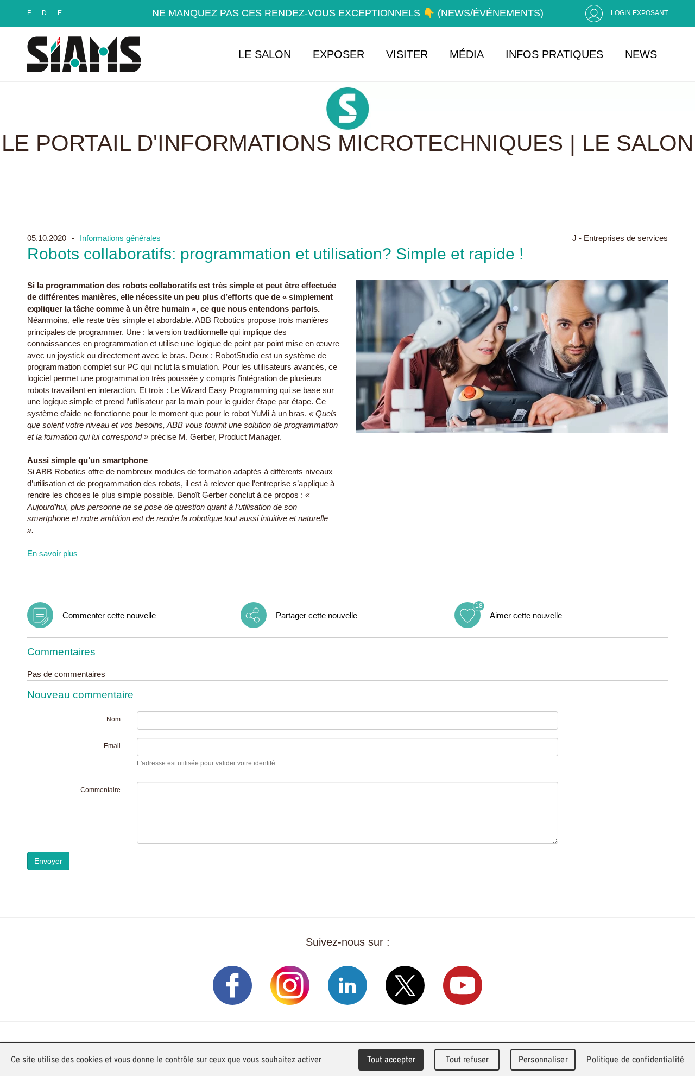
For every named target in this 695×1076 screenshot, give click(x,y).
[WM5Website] (84, 54)
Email (112, 746)
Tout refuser (467, 1059)
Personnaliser (543, 1059)
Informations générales (120, 238)
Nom (113, 719)
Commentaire (100, 790)
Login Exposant (639, 13)
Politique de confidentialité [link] (635, 1059)
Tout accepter (391, 1059)
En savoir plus (52, 553)
